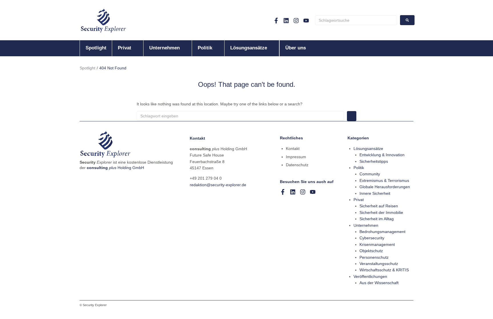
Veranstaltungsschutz (378, 263)
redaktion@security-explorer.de (218, 184)
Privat (358, 199)
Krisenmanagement (377, 244)
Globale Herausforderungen (384, 186)
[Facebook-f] (276, 20)
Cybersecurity (371, 238)
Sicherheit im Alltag (376, 218)
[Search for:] (240, 116)
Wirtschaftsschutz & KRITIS (384, 270)
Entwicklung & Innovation (382, 155)
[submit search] (407, 20)
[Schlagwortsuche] (356, 20)
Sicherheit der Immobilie (381, 212)
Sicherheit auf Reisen (378, 206)
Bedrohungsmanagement (382, 231)
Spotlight (87, 68)
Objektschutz (371, 250)
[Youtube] (306, 20)
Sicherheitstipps (373, 161)
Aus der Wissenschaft (379, 282)
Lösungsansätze (368, 148)
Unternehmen (365, 225)
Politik (358, 167)
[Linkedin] (286, 20)
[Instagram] (296, 20)
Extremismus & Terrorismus (384, 180)
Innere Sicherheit (374, 193)
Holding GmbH (115, 167)
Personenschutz (374, 257)
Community (369, 174)
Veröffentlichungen (370, 276)
